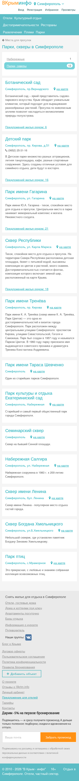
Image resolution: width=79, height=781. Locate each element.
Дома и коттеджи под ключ (23, 608)
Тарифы (7, 702)
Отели (7, 18)
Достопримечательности (21, 25)
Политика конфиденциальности (24, 662)
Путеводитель (14, 630)
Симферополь (49, 3)
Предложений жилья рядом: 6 (26, 127)
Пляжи (29, 32)
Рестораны (49, 25)
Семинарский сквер (24, 430)
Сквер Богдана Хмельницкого (34, 524)
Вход (21, 9)
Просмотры (68, 9)
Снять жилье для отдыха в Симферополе (35, 596)
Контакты (8, 708)
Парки (40, 32)
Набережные (39, 59)
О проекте (9, 681)
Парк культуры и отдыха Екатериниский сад (28, 395)
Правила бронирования (18, 667)
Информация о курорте (21, 625)
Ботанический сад (22, 82)
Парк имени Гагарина (26, 191)
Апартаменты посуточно (22, 613)
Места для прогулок (18, 40)
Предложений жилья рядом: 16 (26, 180)
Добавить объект (24, 674)
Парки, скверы (39, 66)
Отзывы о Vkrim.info (15, 687)
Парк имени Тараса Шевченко (34, 364)
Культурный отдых (28, 18)
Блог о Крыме (11, 644)
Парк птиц (15, 556)
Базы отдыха (14, 618)
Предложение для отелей (20, 697)
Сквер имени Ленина (25, 491)
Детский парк (18, 139)
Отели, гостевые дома (20, 603)
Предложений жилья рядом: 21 (26, 228)
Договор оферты (13, 651)
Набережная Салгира (26, 459)
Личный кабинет (13, 692)
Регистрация (34, 9)
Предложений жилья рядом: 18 (26, 289)
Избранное (52, 9)
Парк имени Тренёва (25, 301)
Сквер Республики (23, 240)
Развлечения (12, 32)
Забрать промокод (58, 737)
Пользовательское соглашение (23, 656)
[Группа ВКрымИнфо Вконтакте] (28, 637)
